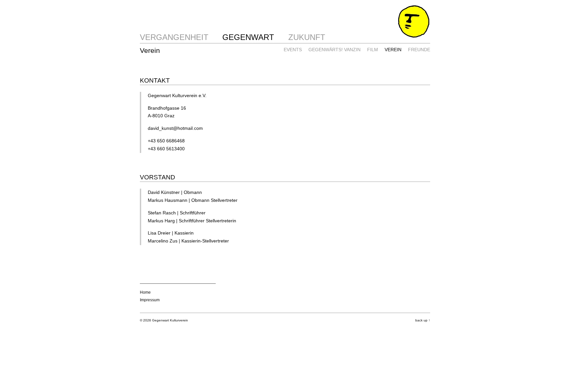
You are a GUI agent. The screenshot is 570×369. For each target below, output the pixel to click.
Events (293, 49)
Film (372, 49)
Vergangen (165, 37)
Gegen (236, 37)
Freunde (419, 49)
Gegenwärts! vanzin (334, 49)
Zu (293, 37)
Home (145, 292)
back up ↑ (422, 320)
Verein (393, 49)
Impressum (150, 300)
